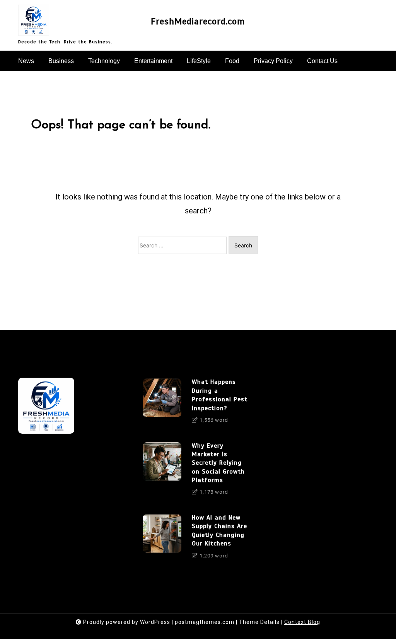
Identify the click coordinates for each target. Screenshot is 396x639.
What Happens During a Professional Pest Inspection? (220, 395)
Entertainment (153, 61)
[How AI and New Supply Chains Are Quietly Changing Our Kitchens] (162, 539)
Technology (104, 61)
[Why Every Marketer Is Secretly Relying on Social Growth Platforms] (162, 471)
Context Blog (302, 622)
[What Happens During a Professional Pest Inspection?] (162, 403)
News (26, 61)
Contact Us (322, 61)
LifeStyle (199, 61)
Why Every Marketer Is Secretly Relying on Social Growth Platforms (218, 463)
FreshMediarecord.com (198, 21)
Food (232, 61)
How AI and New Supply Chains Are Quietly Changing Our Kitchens (219, 530)
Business (61, 61)
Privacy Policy (273, 61)
